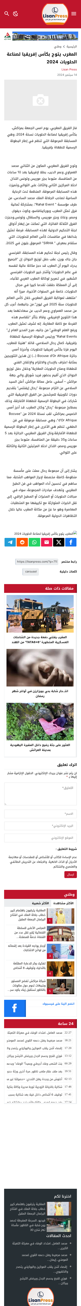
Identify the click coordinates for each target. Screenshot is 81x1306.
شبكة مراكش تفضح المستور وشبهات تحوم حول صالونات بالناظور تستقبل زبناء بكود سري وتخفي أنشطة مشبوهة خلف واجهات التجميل (27, 990)
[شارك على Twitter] (58, 542)
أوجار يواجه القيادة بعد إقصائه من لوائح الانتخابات (27, 948)
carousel (31, 571)
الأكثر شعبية (40, 903)
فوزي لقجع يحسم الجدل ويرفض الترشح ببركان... (44, 1281)
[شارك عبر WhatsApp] (34, 542)
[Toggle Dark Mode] (16, 14)
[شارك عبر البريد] (46, 542)
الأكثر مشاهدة (63, 903)
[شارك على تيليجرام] (10, 542)
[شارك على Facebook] (70, 542)
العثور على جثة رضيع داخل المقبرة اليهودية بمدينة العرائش (40, 747)
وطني (57, 46)
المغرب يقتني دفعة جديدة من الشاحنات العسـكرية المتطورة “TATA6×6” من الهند (40, 640)
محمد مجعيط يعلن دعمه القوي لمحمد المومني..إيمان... (45, 1257)
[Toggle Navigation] (75, 14)
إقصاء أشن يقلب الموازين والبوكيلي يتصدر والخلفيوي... (42, 1269)
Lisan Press (69, 69)
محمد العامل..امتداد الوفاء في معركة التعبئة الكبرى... (40, 1246)
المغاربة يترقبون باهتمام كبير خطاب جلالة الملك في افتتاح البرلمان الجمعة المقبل (28, 915)
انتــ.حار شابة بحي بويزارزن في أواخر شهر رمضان (40, 693)
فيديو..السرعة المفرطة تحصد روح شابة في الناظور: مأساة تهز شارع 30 (27, 1225)
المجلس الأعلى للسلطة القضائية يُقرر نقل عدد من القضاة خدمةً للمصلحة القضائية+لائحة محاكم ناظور (28, 934)
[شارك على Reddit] (22, 542)
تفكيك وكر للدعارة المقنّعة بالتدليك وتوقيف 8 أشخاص (29, 966)
